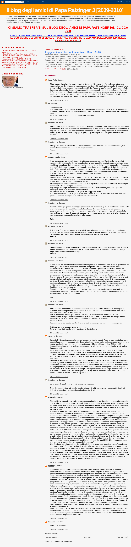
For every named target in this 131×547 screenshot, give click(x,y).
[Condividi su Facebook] (74, 69)
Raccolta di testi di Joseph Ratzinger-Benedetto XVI (19, 60)
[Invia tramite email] (66, 69)
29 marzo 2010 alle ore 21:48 (59, 529)
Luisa (50, 336)
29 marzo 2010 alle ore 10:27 (59, 333)
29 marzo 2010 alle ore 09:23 (59, 200)
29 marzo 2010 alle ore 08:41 (59, 119)
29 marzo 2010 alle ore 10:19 (59, 301)
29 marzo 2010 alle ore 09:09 (59, 138)
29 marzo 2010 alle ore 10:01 (59, 257)
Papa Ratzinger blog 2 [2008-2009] (14, 65)
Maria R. (51, 80)
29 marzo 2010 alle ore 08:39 (59, 100)
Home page (87, 537)
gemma (51, 397)
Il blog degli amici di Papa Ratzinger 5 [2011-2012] (19, 55)
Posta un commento (51, 533)
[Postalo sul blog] (69, 69)
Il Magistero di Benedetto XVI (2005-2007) (16, 59)
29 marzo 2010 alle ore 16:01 (59, 518)
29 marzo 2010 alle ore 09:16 (59, 154)
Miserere (51, 522)
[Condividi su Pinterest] (76, 69)
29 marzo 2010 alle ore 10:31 (59, 377)
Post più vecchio (123, 537)
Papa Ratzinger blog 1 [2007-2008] (14, 67)
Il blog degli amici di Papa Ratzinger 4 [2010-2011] (19, 64)
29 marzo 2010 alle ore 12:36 (59, 394)
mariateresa (53, 157)
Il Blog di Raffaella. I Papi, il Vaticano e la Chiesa (18, 54)
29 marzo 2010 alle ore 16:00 (59, 462)
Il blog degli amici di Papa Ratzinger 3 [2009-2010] (65, 10)
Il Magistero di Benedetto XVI (12, 57)
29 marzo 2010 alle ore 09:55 (59, 223)
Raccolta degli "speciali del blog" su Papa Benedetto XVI (21, 62)
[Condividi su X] (71, 69)
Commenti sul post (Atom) (62, 542)
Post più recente (51, 537)
